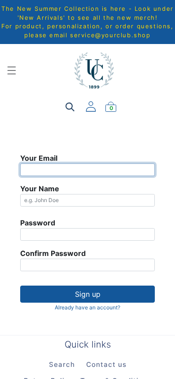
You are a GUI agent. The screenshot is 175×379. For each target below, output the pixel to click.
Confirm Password (53, 253)
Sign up (88, 294)
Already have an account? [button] (87, 307)
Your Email (38, 158)
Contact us (106, 364)
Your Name (39, 188)
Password (37, 222)
